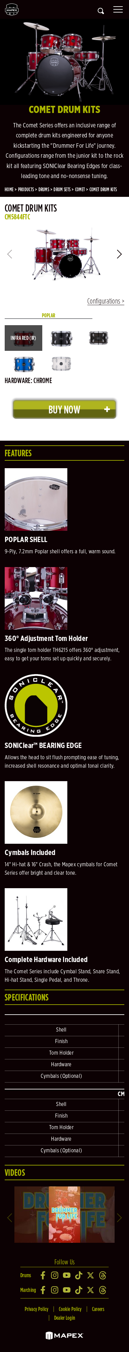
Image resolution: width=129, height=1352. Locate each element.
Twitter (91, 1275)
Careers (98, 1309)
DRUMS (44, 189)
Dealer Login (64, 1317)
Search (101, 11)
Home (9, 189)
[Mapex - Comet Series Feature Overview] (64, 1189)
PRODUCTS (26, 189)
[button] (120, 254)
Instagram (55, 1275)
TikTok (79, 1275)
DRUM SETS (62, 189)
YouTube (67, 1275)
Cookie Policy (70, 1309)
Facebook (43, 1275)
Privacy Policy (36, 1309)
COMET (80, 189)
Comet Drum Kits (103, 189)
